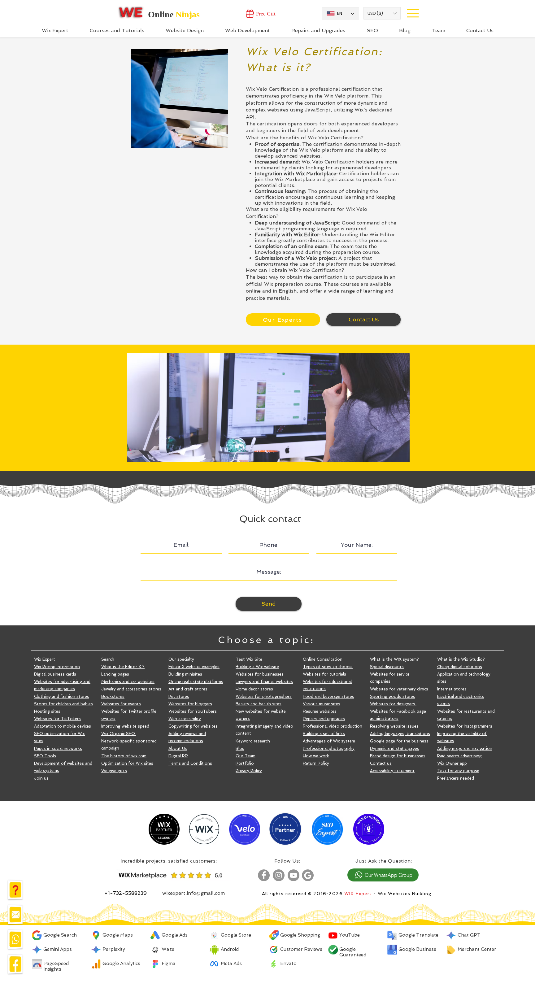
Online (162, 14)
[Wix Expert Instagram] (279, 875)
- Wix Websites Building (401, 893)
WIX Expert (358, 893)
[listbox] (382, 13)
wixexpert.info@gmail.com (193, 893)
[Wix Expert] (131, 12)
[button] (382, 13)
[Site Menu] (412, 13)
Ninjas (188, 14)
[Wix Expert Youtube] (293, 875)
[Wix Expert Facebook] (264, 875)
